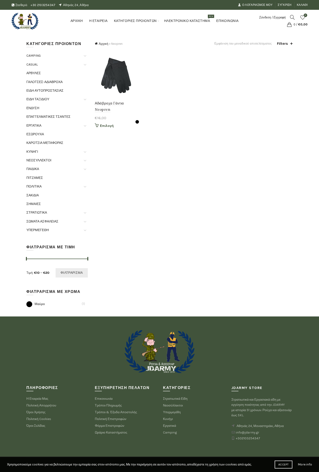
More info (305, 464)
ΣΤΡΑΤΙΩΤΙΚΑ (36, 213)
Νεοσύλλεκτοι (173, 405)
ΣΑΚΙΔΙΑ (32, 195)
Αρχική (103, 43)
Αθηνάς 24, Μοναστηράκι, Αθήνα (260, 426)
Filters (282, 43)
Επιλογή (107, 126)
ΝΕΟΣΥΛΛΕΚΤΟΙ (38, 160)
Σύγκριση (284, 5)
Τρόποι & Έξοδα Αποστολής (116, 412)
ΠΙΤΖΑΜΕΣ (34, 178)
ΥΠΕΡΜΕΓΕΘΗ (37, 230)
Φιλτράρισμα (71, 273)
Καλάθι (302, 5)
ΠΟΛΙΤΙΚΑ (34, 186)
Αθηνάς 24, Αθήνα (76, 5)
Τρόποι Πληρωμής (108, 405)
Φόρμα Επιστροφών (109, 426)
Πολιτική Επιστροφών (110, 419)
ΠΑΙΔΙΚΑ (32, 169)
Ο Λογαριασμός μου (257, 5)
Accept (283, 464)
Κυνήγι (168, 419)
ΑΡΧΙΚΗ (77, 21)
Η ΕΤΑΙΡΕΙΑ (98, 21)
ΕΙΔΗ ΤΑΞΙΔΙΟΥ (37, 99)
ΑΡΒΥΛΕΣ (33, 73)
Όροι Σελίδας (35, 426)
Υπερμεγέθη (172, 412)
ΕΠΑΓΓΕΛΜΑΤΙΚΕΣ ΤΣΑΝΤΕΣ (48, 117)
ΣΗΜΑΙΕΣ (33, 204)
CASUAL (32, 64)
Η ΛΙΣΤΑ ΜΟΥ (305, 15)
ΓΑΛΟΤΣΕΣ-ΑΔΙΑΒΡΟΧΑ (44, 82)
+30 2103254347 (43, 5)
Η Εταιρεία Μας (37, 399)
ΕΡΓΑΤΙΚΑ (33, 126)
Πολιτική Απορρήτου (41, 405)
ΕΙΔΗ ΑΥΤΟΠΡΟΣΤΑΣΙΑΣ (45, 91)
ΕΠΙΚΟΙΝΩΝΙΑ (227, 21)
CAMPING (33, 56)
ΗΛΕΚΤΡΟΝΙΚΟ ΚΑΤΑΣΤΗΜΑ (188, 19)
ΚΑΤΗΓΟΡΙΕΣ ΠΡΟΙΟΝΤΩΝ (135, 21)
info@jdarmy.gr (247, 432)
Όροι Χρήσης (36, 412)
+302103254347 (248, 438)
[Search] (292, 17)
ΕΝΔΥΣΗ (32, 108)
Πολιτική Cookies (38, 419)
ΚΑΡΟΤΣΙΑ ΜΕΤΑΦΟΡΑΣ (44, 143)
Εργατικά (169, 426)
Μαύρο (40, 304)
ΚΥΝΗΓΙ (32, 152)
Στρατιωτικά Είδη (175, 399)
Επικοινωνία (104, 399)
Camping (170, 432)
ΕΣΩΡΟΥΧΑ (35, 134)
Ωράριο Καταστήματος (111, 432)
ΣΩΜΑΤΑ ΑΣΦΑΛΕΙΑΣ (42, 221)
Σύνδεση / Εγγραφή (272, 17)
